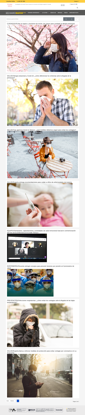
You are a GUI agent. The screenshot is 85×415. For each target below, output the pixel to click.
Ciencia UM (53, 12)
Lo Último (44, 12)
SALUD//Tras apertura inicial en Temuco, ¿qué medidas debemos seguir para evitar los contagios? (41, 130)
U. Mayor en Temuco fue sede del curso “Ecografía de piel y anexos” (29, 4)
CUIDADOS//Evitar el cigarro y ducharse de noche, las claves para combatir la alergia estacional (41, 24)
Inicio (8, 400)
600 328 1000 (21, 1)
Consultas (10, 1)
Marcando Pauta (74, 12)
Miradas (60, 12)
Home (24, 12)
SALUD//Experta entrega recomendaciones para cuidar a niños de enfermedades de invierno (39, 182)
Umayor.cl (76, 1)
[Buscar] (66, 19)
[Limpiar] (71, 19)
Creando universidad (33, 12)
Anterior (12, 400)
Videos (66, 12)
